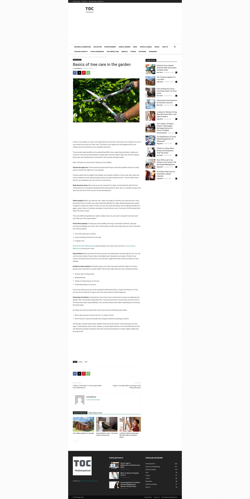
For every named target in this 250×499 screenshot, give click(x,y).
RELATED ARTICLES (80, 413)
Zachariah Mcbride (162, 133)
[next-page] (77, 441)
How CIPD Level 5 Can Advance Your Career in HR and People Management (166, 162)
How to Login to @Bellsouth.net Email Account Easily (130, 465)
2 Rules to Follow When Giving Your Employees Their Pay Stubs (165, 150)
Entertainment (110, 47)
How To (165, 47)
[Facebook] (75, 73)
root (102, 315)
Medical (125, 51)
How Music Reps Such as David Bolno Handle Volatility (166, 174)
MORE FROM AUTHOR (95, 413)
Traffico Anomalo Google (93, 399)
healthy (80, 362)
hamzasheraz (78, 68)
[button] (174, 47)
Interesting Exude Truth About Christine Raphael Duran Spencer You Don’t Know (130, 484)
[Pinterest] (84, 73)
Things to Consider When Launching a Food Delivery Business (127, 387)
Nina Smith (160, 72)
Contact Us (84, 1)
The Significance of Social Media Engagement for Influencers (166, 139)
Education (98, 47)
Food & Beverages (97, 51)
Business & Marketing (82, 47)
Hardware (153, 51)
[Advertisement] (125, 30)
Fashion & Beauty (81, 51)
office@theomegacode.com (89, 481)
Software (142, 51)
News (135, 47)
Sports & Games (146, 47)
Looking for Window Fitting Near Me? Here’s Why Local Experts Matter (129, 435)
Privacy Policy (76, 1)
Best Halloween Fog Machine (96, 1)
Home (74, 57)
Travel (156, 47)
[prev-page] (74, 441)
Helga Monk (160, 81)
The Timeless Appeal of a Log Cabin (83, 433)
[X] (79, 73)
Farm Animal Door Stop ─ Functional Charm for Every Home (167, 91)
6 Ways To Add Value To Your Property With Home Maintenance (87, 387)
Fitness (133, 51)
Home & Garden (124, 47)
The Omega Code (113, 51)
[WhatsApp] (88, 73)
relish (85, 362)
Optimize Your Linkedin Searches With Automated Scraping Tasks (166, 67)
